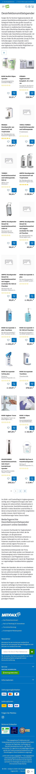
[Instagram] (3, 717)
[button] (14, 93)
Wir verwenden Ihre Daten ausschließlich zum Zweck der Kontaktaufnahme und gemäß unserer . (17, 658)
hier (25, 764)
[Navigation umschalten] (3, 6)
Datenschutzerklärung (8, 660)
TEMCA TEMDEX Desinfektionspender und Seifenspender (26, 127)
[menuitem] (14, 771)
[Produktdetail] (14, 141)
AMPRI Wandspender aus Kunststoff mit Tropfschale (26, 175)
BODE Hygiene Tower (8, 415)
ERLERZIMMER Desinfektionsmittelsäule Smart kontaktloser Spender (8, 463)
